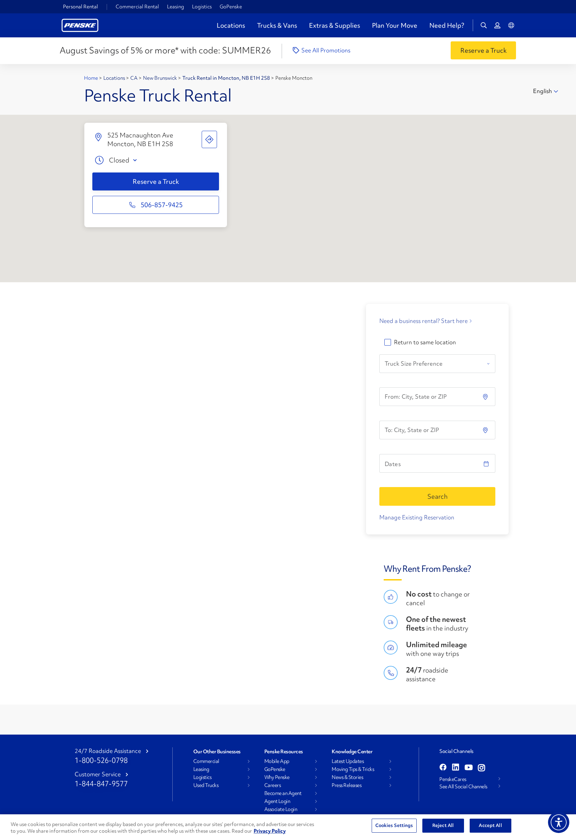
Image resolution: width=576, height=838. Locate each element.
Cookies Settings (394, 825)
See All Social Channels (463, 786)
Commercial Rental (137, 6)
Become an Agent (283, 793)
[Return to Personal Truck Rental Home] (80, 24)
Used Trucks (206, 785)
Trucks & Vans (277, 25)
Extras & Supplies (334, 25)
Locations (231, 25)
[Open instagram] (481, 768)
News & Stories (347, 777)
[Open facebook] (443, 768)
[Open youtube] (469, 768)
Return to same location (425, 342)
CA (134, 78)
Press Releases (346, 785)
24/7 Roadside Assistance (108, 751)
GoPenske (231, 6)
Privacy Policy (270, 831)
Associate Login (280, 809)
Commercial (206, 761)
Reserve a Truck (156, 181)
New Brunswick (160, 78)
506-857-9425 (162, 205)
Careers (272, 785)
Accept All (490, 825)
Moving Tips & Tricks (353, 769)
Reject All (443, 825)
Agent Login (277, 801)
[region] (288, 826)
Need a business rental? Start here (423, 321)
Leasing (175, 6)
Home (91, 78)
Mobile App (276, 761)
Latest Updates (348, 761)
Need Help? (446, 25)
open (136, 160)
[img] (486, 430)
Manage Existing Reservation (416, 517)
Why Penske (277, 777)
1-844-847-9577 (101, 784)
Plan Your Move (394, 25)
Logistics (202, 6)
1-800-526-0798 (101, 760)
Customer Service (98, 774)
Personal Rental (80, 6)
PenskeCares (452, 779)
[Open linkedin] (455, 768)
